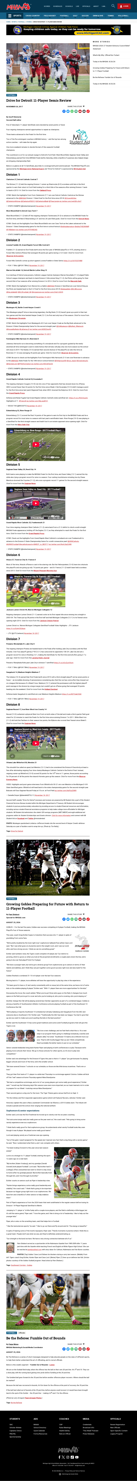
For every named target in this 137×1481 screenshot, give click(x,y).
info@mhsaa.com (80, 1465)
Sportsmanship (15, 1437)
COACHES (64, 1419)
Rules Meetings (65, 1428)
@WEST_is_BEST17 (40, 544)
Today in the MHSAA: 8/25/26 (104, 84)
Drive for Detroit (17, 831)
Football (21, 22)
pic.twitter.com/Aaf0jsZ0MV (66, 791)
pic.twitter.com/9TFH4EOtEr (26, 230)
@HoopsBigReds (12, 329)
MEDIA (86, 1419)
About (96, 6)
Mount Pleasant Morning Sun (45, 571)
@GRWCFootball (12, 544)
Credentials (87, 1425)
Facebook (21, 818)
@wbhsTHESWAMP (82, 227)
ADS (36, 1419)
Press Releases (88, 1434)
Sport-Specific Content (118, 1431)
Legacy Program (116, 1434)
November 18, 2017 (34, 406)
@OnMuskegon (62, 326)
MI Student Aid (80, 169)
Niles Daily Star (24, 425)
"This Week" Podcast (90, 1431)
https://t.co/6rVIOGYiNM (73, 261)
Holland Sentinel (51, 689)
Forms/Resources (40, 1434)
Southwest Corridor (18, 1265)
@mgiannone (37, 292)
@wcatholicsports (26, 544)
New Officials (115, 1428)
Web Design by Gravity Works (70, 1474)
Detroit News (84, 219)
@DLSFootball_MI (24, 292)
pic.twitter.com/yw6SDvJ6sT (70, 201)
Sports (14, 22)
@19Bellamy (11, 230)
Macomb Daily (76, 281)
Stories (29, 22)
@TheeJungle (54, 201)
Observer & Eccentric (15, 256)
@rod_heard (71, 361)
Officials (86, 6)
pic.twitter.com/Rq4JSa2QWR (60, 544)
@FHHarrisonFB (60, 361)
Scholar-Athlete (15, 1428)
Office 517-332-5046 (57, 1465)
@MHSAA (22, 198)
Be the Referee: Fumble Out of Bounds (107, 77)
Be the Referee (16, 1403)
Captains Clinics (16, 1431)
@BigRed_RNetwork (75, 326)
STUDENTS (15, 1419)
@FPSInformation (24, 364)
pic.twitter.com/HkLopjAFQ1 (37, 401)
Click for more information (61, 815)
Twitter (31, 818)
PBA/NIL (13, 1434)
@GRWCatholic (73, 541)
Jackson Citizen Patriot (49, 621)
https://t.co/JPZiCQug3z (78, 398)
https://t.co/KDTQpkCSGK (71, 694)
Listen (52, 1365)
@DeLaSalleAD (11, 292)
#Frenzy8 (22, 401)
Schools (69, 6)
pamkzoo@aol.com (35, 1250)
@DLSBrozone (76, 289)
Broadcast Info (88, 1428)
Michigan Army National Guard (32, 169)
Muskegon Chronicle (17, 318)
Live (77, 6)
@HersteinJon (11, 364)
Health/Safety (64, 1431)
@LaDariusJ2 (24, 329)
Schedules (57, 6)
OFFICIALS (115, 1419)
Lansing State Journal (40, 658)
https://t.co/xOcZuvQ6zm (63, 663)
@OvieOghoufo (82, 361)
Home (8, 22)
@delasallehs (65, 289)
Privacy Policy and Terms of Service (75, 1471)
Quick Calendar (39, 1431)
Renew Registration (117, 1425)
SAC (11, 1425)
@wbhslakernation (67, 227)
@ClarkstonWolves (13, 201)
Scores (47, 6)
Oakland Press (45, 190)
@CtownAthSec (70, 198)
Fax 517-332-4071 (69, 1465)
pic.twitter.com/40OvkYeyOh (42, 364)
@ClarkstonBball (42, 201)
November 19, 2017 (43, 206)
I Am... (104, 6)
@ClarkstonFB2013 (28, 201)
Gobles (29, 1265)
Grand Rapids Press (17, 393)
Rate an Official (65, 1434)
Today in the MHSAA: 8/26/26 (104, 62)
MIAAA (36, 1425)
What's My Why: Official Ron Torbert (106, 55)
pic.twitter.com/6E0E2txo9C (40, 329)
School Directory (40, 1428)
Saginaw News (30, 483)
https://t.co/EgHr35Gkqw (15, 628)
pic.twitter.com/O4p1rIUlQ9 (52, 292)
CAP (60, 1425)
